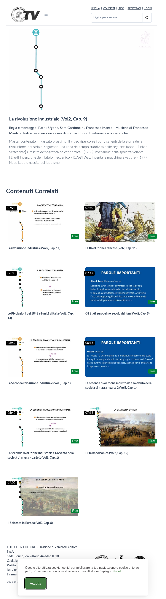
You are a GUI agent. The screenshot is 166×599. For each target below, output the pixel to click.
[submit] (147, 18)
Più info (117, 571)
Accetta (35, 583)
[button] (46, 14)
